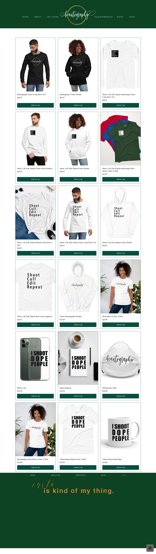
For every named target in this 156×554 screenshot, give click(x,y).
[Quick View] (35, 64)
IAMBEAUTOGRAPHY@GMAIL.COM (88, 553)
